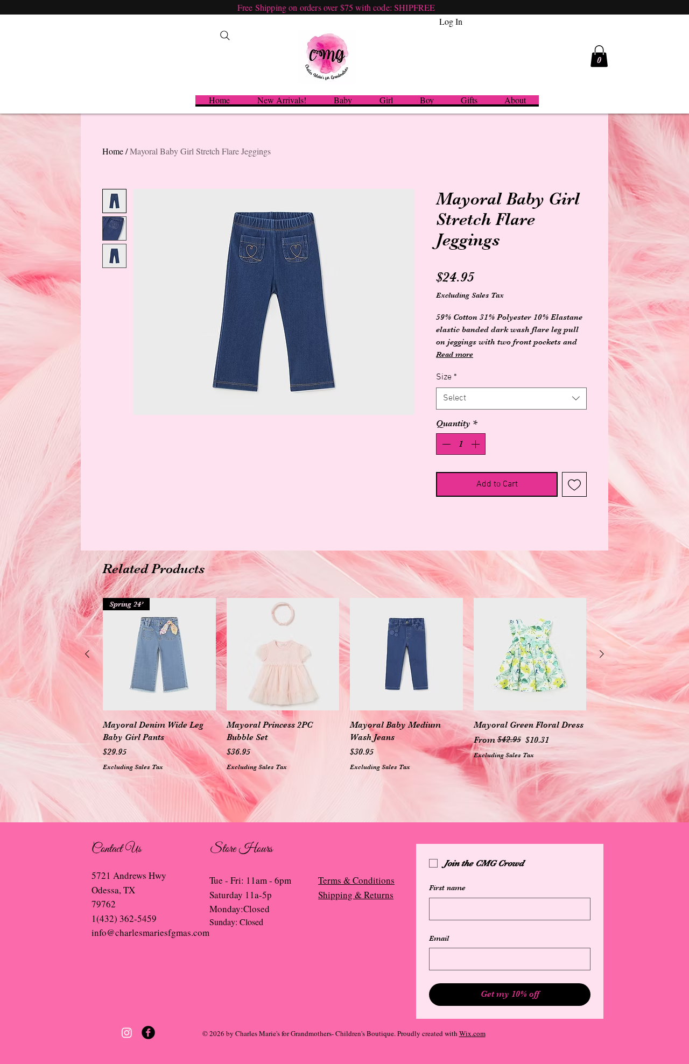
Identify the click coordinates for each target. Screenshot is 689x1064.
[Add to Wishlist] (574, 484)
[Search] (225, 35)
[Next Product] (601, 653)
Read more (454, 354)
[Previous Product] (87, 653)
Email (439, 938)
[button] (599, 56)
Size (446, 377)
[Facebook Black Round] (148, 1032)
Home (112, 151)
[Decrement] (445, 444)
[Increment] (476, 444)
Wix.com (472, 1033)
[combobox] (511, 398)
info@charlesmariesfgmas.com (150, 932)
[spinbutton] (461, 444)
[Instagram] (126, 1032)
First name (447, 887)
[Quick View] (283, 654)
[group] (344, 691)
